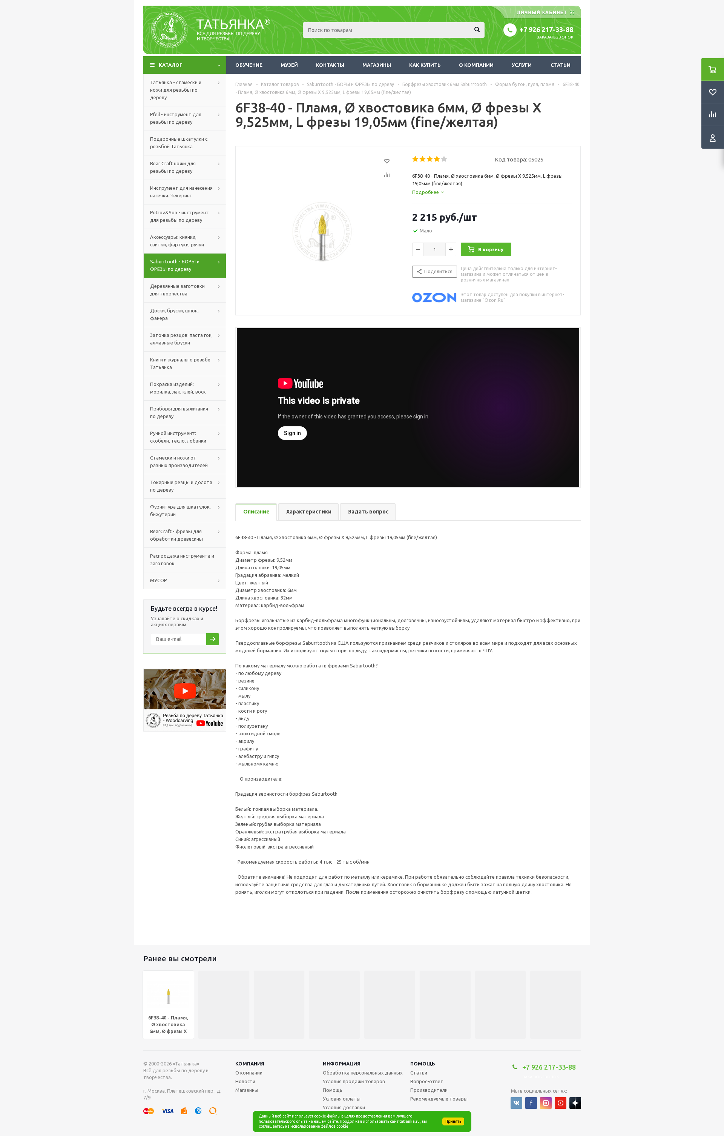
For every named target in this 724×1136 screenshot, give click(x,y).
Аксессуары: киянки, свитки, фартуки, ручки (177, 240)
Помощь (422, 1063)
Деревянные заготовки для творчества (177, 289)
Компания (249, 1063)
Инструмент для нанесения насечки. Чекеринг (181, 191)
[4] (437, 159)
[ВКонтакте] (516, 1103)
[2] (422, 159)
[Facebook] (531, 1103)
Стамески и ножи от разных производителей (179, 461)
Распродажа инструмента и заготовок (182, 559)
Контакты (330, 65)
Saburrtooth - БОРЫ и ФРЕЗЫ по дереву (174, 265)
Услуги (522, 65)
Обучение (248, 65)
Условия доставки (344, 1107)
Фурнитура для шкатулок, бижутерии (180, 510)
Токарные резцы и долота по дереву (181, 486)
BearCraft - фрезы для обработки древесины (176, 535)
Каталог (171, 65)
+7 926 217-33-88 (546, 29)
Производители (429, 1090)
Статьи (561, 65)
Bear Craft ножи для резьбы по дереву (173, 167)
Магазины (376, 65)
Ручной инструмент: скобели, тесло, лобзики (178, 436)
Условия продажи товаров (354, 1081)
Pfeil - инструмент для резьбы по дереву (175, 118)
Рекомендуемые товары (439, 1098)
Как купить (425, 65)
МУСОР (158, 580)
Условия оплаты (341, 1098)
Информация (341, 1063)
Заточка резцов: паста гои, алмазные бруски (181, 338)
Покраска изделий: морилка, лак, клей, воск (178, 387)
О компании (476, 65)
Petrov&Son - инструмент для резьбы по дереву (179, 216)
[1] (415, 159)
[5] (444, 159)
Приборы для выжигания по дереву (179, 412)
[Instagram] (546, 1103)
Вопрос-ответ (426, 1081)
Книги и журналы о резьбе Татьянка (180, 363)
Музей (289, 65)
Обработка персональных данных (363, 1072)
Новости (245, 1081)
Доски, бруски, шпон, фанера (174, 314)
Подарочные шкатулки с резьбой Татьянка (178, 142)
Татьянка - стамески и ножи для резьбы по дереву (175, 90)
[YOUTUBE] (560, 1103)
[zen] (575, 1103)
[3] (430, 159)
